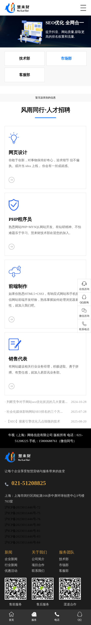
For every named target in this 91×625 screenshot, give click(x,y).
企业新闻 (11, 559)
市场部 (66, 58)
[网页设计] (12, 181)
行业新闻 (11, 565)
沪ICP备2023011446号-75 (22, 513)
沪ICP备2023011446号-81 (22, 530)
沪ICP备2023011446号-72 (22, 507)
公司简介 (38, 559)
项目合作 (38, 565)
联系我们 (38, 570)
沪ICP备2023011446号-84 (22, 542)
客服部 (24, 75)
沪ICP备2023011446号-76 (22, 519)
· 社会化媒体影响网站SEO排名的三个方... (34, 411)
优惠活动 (11, 570)
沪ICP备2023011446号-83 (22, 536)
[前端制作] (12, 321)
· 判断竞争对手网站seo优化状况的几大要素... (36, 402)
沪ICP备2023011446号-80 (22, 525)
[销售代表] (12, 388)
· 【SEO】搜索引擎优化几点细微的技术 (32, 421)
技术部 (24, 58)
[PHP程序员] (12, 248)
